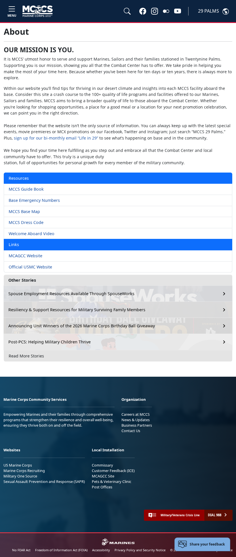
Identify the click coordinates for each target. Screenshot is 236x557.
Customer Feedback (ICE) (113, 470)
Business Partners (136, 425)
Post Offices (102, 487)
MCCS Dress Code (26, 222)
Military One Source (20, 476)
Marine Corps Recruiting (24, 470)
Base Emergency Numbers (34, 200)
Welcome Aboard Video (31, 233)
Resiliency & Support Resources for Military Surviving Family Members (76, 309)
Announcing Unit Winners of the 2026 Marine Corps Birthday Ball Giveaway (81, 325)
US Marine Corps (17, 465)
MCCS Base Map (24, 211)
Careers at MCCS (135, 414)
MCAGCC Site (103, 476)
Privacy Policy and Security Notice (140, 550)
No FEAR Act (21, 550)
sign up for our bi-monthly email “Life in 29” (56, 138)
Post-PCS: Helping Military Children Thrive (49, 342)
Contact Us (130, 430)
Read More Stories (26, 356)
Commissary (102, 465)
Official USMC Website (30, 267)
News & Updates (135, 419)
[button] (142, 11)
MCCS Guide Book (26, 189)
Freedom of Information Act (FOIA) (61, 550)
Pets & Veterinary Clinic (111, 481)
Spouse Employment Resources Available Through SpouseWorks (71, 293)
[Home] (37, 11)
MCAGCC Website (25, 255)
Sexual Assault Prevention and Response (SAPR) (44, 481)
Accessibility (101, 550)
